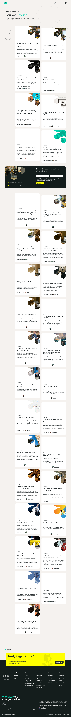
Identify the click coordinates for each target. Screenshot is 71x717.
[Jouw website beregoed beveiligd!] (53, 281)
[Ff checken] (53, 588)
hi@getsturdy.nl (6, 676)
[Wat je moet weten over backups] (27, 451)
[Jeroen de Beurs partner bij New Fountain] (27, 382)
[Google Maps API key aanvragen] (27, 416)
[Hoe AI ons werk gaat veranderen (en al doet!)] (53, 315)
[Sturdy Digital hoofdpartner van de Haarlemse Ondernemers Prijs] (27, 619)
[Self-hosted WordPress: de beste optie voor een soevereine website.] (27, 144)
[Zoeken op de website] (52, 3)
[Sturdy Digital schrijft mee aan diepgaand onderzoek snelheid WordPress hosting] (53, 350)
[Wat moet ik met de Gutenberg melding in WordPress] (27, 485)
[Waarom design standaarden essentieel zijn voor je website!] (27, 279)
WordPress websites (22, 3)
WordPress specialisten (37, 3)
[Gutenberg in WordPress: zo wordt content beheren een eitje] (53, 247)
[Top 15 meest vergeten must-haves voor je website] (53, 487)
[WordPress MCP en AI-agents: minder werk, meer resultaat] (53, 44)
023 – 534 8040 (6, 675)
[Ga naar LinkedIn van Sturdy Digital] (3, 709)
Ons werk (30, 3)
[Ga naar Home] (5, 649)
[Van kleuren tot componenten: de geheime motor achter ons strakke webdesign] (27, 245)
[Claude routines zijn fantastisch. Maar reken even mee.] (27, 75)
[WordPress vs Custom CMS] (53, 520)
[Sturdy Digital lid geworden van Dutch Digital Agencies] (53, 111)
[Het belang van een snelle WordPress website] (27, 586)
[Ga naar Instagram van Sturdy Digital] (6, 709)
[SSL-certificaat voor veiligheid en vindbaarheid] (27, 552)
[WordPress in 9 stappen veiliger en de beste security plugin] (27, 518)
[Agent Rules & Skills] (53, 77)
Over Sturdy (47, 3)
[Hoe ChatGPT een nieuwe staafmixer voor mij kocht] (27, 313)
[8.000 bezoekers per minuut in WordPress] (53, 453)
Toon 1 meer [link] (7, 41)
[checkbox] (9, 27)
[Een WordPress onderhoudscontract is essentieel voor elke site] (53, 554)
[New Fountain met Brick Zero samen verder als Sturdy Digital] (27, 348)
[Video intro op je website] (53, 384)
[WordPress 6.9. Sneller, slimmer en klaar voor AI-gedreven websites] (53, 146)
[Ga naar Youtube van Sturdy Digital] (9, 709)
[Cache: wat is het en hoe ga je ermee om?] (53, 418)
